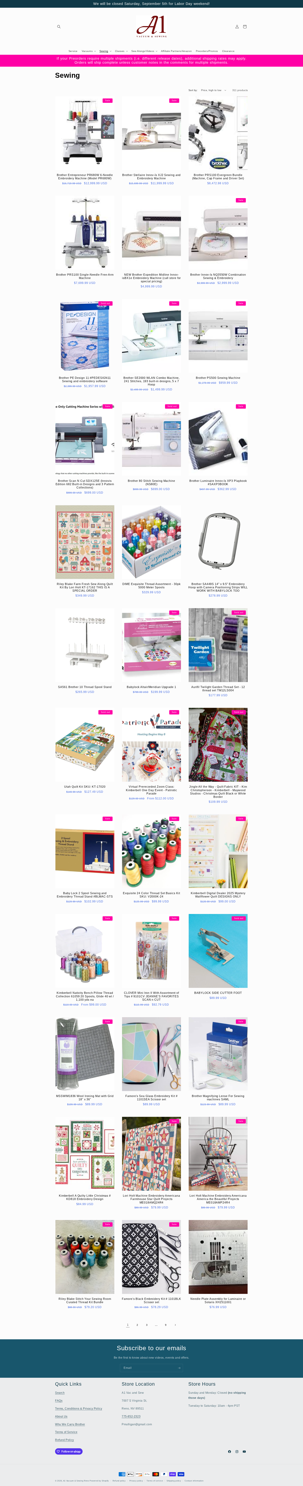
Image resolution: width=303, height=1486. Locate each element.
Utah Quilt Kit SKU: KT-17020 (84, 786)
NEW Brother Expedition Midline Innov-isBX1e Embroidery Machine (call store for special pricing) (151, 278)
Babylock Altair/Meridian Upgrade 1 (151, 687)
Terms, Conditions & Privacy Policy (78, 1408)
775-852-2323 (131, 1416)
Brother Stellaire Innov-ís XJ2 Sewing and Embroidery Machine (151, 177)
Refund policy (119, 1481)
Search (60, 1392)
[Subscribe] (179, 1368)
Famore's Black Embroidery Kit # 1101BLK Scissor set (151, 1300)
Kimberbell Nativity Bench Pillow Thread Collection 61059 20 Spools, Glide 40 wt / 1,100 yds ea (85, 996)
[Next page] (175, 1325)
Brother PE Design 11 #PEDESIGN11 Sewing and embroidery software (85, 379)
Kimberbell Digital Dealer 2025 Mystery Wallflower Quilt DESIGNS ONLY (218, 895)
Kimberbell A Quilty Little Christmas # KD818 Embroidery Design (85, 1197)
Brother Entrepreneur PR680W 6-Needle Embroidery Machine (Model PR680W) (85, 177)
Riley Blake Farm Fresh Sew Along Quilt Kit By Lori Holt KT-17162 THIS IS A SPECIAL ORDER (85, 587)
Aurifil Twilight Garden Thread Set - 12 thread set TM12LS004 (218, 689)
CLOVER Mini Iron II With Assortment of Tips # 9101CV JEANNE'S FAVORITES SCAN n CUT (151, 996)
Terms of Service (66, 1432)
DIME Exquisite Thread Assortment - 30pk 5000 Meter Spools (151, 586)
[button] (59, 27)
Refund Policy (64, 1439)
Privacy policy (136, 1481)
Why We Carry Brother (70, 1424)
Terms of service (155, 1481)
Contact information (194, 1481)
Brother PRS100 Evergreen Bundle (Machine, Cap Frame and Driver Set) (218, 177)
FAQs (58, 1400)
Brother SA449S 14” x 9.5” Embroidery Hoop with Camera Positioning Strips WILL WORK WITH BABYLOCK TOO (218, 587)
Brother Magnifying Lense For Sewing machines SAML (218, 1098)
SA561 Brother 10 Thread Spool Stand (85, 687)
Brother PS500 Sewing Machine (218, 377)
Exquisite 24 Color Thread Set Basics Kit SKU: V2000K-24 (151, 895)
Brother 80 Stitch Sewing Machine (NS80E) (151, 482)
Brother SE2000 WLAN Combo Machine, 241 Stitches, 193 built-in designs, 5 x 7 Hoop (151, 381)
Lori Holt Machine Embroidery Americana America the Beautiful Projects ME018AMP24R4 (218, 1199)
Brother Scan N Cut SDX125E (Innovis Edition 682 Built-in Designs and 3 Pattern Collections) (85, 484)
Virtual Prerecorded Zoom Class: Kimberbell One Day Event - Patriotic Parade (151, 790)
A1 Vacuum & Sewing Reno (76, 1481)
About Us (61, 1416)
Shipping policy (174, 1481)
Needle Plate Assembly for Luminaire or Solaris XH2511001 (218, 1300)
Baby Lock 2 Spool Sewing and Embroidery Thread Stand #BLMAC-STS (85, 895)
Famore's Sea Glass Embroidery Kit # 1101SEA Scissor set (151, 1098)
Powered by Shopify (99, 1481)
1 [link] (128, 1324)
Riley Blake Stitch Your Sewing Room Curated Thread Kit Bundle (85, 1300)
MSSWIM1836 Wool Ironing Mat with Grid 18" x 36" (84, 1098)
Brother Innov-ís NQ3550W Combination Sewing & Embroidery (218, 276)
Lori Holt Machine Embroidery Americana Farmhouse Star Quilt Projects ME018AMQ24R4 (151, 1199)
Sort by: (193, 90)
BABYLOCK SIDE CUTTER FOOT (218, 992)
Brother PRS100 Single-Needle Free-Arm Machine (85, 276)
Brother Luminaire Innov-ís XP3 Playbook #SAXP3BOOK (218, 482)
